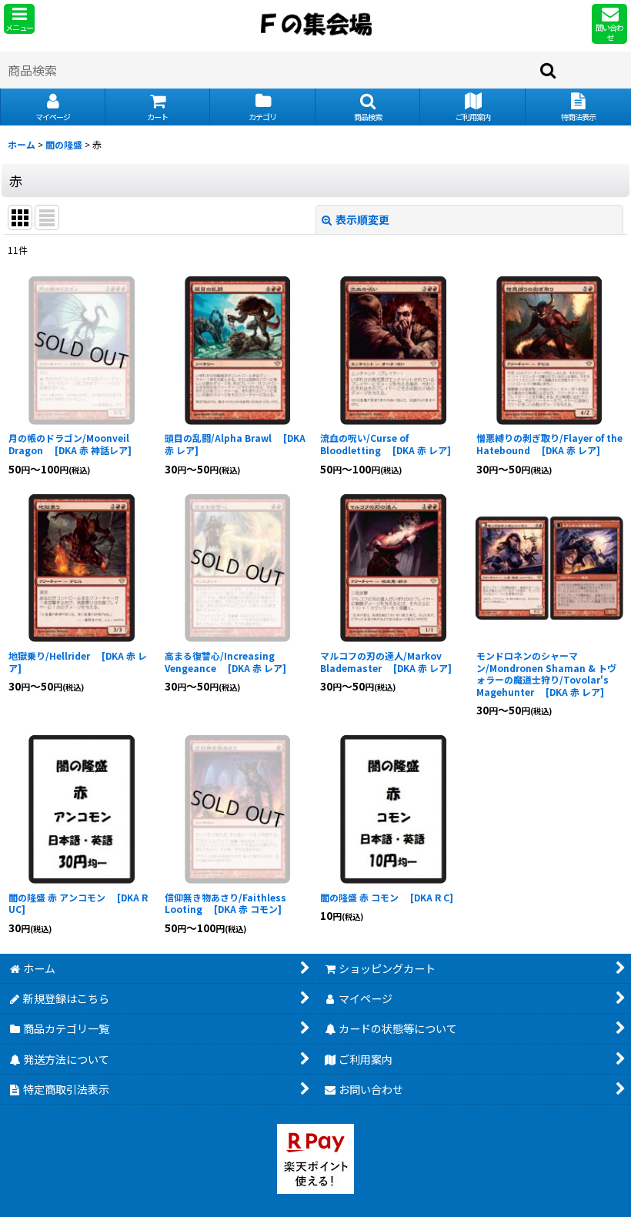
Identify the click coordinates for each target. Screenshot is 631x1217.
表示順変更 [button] (362, 219)
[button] (19, 19)
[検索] (548, 70)
